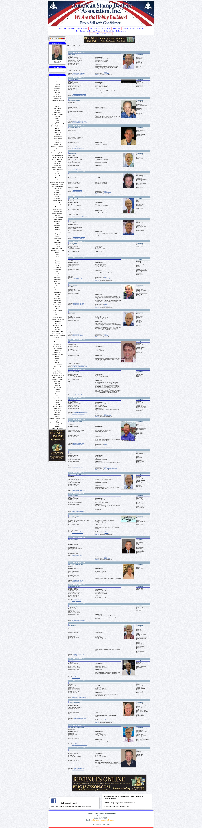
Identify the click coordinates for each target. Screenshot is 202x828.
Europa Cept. (57, 194)
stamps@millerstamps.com (78, 304)
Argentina (57, 92)
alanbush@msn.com (77, 555)
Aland (57, 82)
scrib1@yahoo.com (76, 601)
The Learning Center (129, 28)
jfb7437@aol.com (76, 678)
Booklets (57, 118)
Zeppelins (57, 416)
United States (57, 398)
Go (63, 70)
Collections (57, 151)
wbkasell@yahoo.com (77, 169)
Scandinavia (57, 360)
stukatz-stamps (107, 192)
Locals (57, 273)
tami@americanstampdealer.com (119, 806)
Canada (57, 130)
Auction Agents (57, 96)
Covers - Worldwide (57, 169)
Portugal (57, 329)
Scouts (57, 362)
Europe (57, 196)
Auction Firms (57, 98)
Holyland (57, 229)
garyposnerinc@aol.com (77, 74)
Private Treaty (57, 346)
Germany (57, 215)
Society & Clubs (109, 31)
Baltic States (57, 112)
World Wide (57, 410)
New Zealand (57, 302)
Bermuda (57, 116)
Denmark (57, 176)
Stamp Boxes (57, 381)
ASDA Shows (106, 28)
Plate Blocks (57, 323)
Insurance (57, 246)
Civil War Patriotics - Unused (57, 418)
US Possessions (57, 400)
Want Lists (57, 404)
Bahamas (57, 110)
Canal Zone (57, 132)
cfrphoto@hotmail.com (77, 467)
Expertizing (57, 198)
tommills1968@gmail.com (78, 278)
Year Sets (57, 412)
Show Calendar (80, 31)
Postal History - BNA (57, 331)
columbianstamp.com (78, 146)
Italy (57, 256)
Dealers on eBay (121, 31)
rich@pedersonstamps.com (78, 719)
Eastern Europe (57, 188)
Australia (57, 104)
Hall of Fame (116, 28)
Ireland (57, 252)
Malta (57, 286)
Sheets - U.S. (57, 366)
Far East (57, 202)
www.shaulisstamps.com (78, 768)
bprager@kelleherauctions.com (79, 122)
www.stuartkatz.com (77, 190)
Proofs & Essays (57, 348)
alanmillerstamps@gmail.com (79, 95)
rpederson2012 (107, 721)
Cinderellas (57, 142)
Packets (57, 313)
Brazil (57, 120)
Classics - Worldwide (57, 146)
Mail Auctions (57, 279)
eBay (105, 191)
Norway (57, 306)
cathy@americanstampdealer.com (125, 803)
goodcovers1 (107, 278)
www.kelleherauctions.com (79, 121)
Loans (57, 271)
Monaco (57, 294)
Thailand (57, 389)
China (57, 140)
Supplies (57, 383)
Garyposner (106, 73)
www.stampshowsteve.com (79, 365)
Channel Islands (57, 138)
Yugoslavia (57, 414)
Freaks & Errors (57, 211)
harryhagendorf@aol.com (78, 148)
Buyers (57, 128)
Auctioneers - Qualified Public (57, 101)
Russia (57, 356)
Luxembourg (57, 277)
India (57, 240)
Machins (57, 426)
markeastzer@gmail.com (77, 335)
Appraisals (57, 88)
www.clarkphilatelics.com (79, 465)
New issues (57, 300)
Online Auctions (57, 310)
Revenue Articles (106, 34)
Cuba (57, 171)
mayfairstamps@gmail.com (78, 413)
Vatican (57, 402)
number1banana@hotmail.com (79, 366)
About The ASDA (95, 28)
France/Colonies (57, 209)
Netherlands (57, 298)
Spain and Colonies (57, 379)
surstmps (106, 445)
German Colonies (57, 213)
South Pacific (57, 371)
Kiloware (57, 263)
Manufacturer (57, 288)
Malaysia (57, 283)
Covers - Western (57, 167)
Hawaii (57, 227)
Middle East (57, 292)
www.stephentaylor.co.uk (79, 237)
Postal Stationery (57, 337)
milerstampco (107, 305)
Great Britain (57, 221)
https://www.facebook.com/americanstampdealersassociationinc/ (71, 806)
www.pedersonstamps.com (79, 718)
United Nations (57, 396)
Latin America (57, 267)
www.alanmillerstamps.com (79, 94)
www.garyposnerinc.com (78, 73)
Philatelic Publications (57, 319)
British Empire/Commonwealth (57, 123)
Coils (57, 149)
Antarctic (57, 86)
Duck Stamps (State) (57, 186)
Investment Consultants (57, 250)
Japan (57, 259)
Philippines (57, 321)
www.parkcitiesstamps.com (79, 531)
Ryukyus (57, 358)
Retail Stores (57, 350)
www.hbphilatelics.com (78, 654)
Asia (57, 94)
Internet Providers (57, 248)
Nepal (57, 296)
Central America (57, 136)
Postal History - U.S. (57, 333)
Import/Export (57, 238)
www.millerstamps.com (78, 303)
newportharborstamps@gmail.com (80, 216)
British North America (57, 126)
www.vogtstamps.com (78, 580)
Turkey (57, 394)
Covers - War (57, 165)
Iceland (57, 236)
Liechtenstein (57, 269)
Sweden (57, 385)
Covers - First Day (57, 159)
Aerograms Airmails (57, 78)
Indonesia (57, 244)
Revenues (57, 352)
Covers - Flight (57, 161)
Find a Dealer (95, 34)
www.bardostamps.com (78, 676)
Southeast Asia (57, 373)
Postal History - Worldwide (57, 335)
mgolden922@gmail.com (78, 511)
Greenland (57, 225)
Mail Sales (57, 281)
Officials (57, 308)
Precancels (57, 342)
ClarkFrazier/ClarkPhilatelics (110, 468)
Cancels (57, 134)
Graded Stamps (57, 219)
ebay (105, 72)
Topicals (57, 391)
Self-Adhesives (57, 364)
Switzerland (57, 387)
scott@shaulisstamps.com (78, 769)
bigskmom (106, 533)
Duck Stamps (57, 180)
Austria (57, 106)
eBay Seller (57, 421)
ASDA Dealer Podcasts (94, 31)
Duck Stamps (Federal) (57, 184)
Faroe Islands (57, 205)
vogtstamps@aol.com (77, 581)
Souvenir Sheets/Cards (57, 375)
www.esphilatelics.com (78, 443)
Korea (57, 265)
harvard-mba (107, 558)
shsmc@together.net (77, 394)
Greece (57, 223)
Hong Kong (57, 232)
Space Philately (57, 377)
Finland (57, 207)
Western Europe (57, 406)
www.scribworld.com (77, 599)
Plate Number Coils (57, 325)
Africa (57, 80)
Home (60, 28)
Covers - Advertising (57, 157)
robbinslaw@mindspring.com (78, 490)
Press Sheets (57, 344)
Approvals (57, 90)
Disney (57, 178)
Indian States (57, 242)
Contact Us (140, 28)
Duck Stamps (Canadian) (57, 182)
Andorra (57, 84)
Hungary (57, 234)
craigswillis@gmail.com (77, 444)
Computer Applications (57, 153)
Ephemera (57, 192)
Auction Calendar (82, 28)
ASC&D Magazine (69, 28)
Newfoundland (57, 304)
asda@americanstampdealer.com (103, 820)
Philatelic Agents (57, 317)
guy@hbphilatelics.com (77, 655)
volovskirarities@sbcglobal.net (79, 254)
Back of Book (57, 108)
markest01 (106, 335)
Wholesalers (57, 408)
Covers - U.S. (57, 163)
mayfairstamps (107, 415)
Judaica (57, 261)
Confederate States (57, 155)
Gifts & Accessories (57, 217)
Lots (57, 275)
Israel (57, 254)
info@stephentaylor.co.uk (78, 238)
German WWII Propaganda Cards (57, 423)
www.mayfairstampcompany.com (80, 412)
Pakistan (57, 315)
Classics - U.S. (57, 144)
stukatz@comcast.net (77, 191)
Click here (97, 74)
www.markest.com (77, 334)
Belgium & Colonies (57, 114)
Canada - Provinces (57, 428)
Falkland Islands (57, 200)
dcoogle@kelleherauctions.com (79, 745)
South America (57, 369)
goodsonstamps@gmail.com (78, 620)
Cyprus (57, 173)
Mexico (57, 290)
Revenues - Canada (57, 354)
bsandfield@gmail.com (77, 533)
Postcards (57, 339)
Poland (57, 327)
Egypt (57, 190)
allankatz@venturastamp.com (79, 697)
